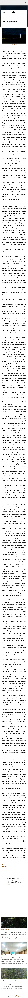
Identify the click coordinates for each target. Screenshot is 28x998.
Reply (8, 884)
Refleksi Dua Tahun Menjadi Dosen (9, 954)
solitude (14, 44)
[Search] (26, 2)
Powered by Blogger (14, 996)
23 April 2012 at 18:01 (19, 878)
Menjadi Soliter (5, 929)
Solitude (4, 866)
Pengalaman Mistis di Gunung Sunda (10, 980)
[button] (3, 17)
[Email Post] (3, 865)
